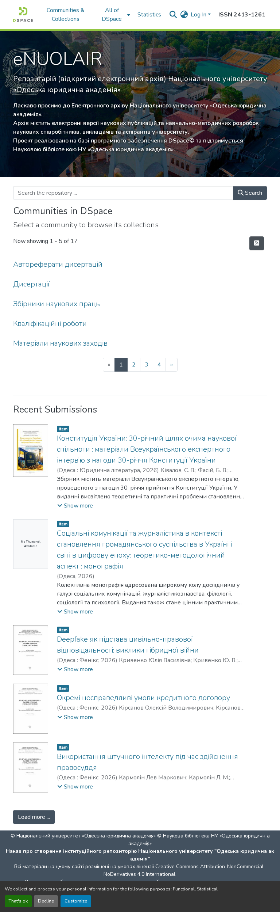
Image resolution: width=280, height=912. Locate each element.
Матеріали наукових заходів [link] (60, 343)
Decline (46, 901)
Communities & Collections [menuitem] (66, 14)
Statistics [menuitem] (149, 15)
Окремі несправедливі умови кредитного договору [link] (143, 698)
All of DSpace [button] (112, 14)
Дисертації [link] (31, 284)
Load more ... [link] (34, 817)
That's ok (18, 901)
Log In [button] (199, 15)
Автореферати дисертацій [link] (57, 264)
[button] (23, 14)
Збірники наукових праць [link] (56, 304)
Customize (76, 901)
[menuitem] (114, 14)
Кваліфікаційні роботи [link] (50, 323)
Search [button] (253, 193)
